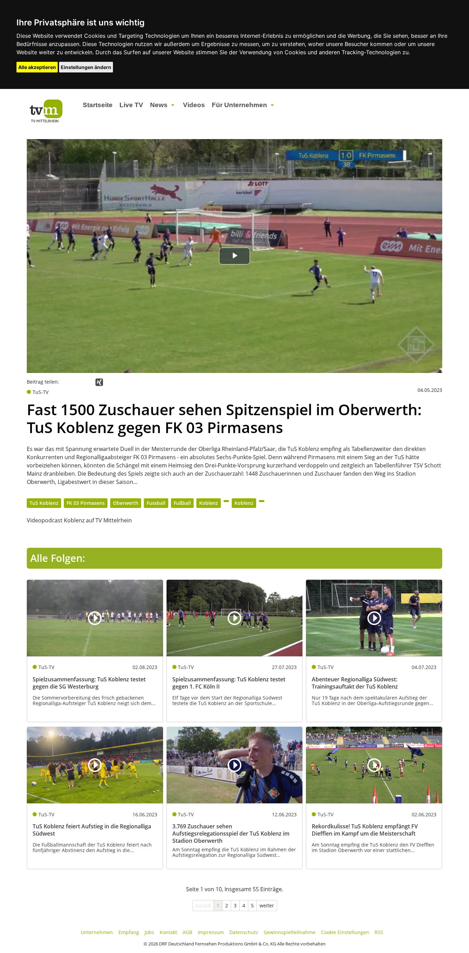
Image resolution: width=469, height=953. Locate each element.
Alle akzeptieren (37, 67)
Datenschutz (243, 932)
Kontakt (168, 932)
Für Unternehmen (239, 105)
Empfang (128, 932)
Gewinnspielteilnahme (290, 932)
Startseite (98, 105)
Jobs (149, 932)
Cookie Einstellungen (345, 932)
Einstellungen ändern (86, 67)
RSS (379, 932)
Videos (194, 105)
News (159, 105)
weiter (267, 905)
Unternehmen (97, 932)
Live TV (131, 105)
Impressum (211, 932)
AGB (187, 932)
